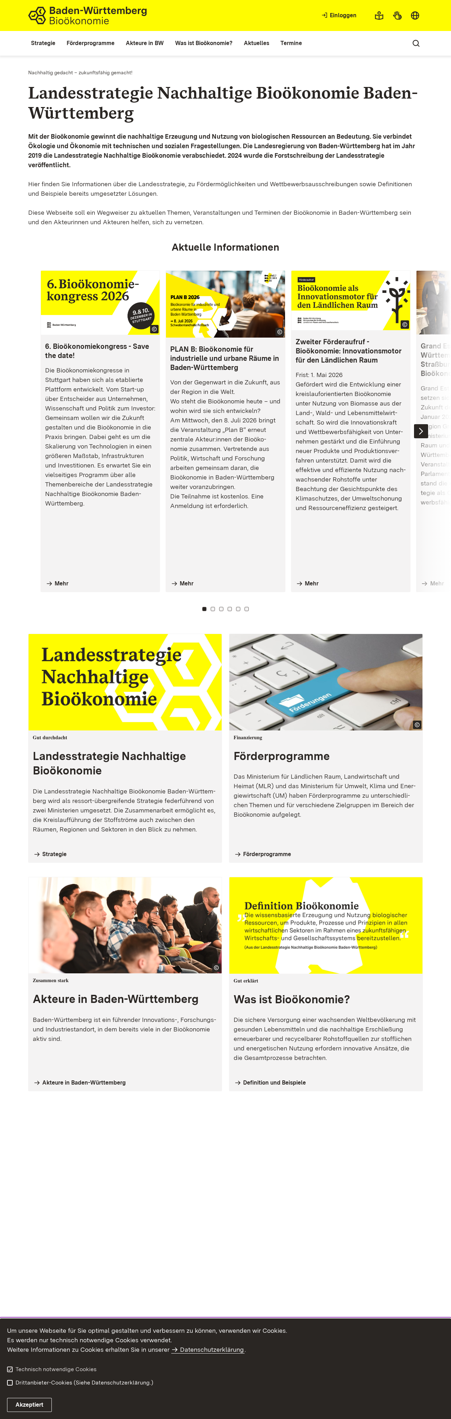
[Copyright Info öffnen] (154, 329)
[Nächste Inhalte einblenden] (421, 431)
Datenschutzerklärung (212, 1349)
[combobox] (415, 15)
